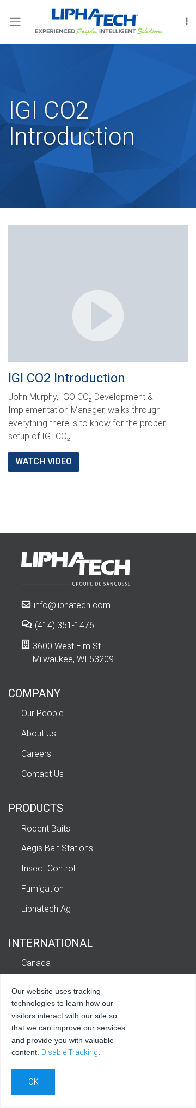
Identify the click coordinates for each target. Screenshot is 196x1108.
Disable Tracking (69, 1052)
